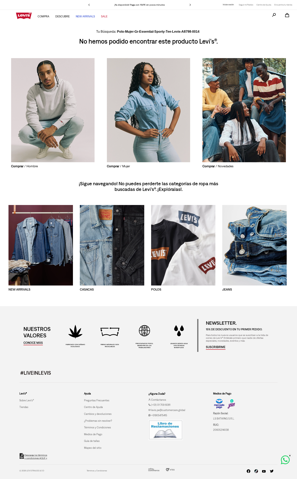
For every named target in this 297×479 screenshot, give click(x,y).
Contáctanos (158, 399)
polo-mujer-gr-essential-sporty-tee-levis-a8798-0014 (158, 31)
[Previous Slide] (89, 5)
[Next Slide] (190, 5)
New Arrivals (85, 16)
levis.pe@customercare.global (168, 410)
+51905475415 (159, 415)
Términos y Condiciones (97, 471)
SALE (104, 16)
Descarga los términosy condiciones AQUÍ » (35, 457)
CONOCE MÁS (33, 342)
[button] (215, 347)
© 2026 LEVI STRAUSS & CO (31, 471)
